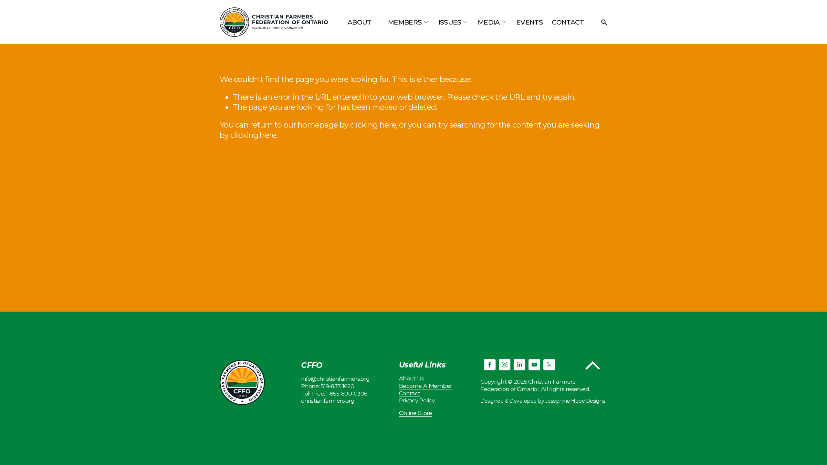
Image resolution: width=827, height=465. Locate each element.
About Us (411, 378)
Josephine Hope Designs (575, 401)
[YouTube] (534, 364)
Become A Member (425, 385)
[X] (549, 364)
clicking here (373, 124)
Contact (568, 22)
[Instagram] (504, 364)
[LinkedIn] (519, 364)
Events (529, 22)
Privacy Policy (417, 400)
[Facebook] (490, 364)
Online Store (415, 412)
